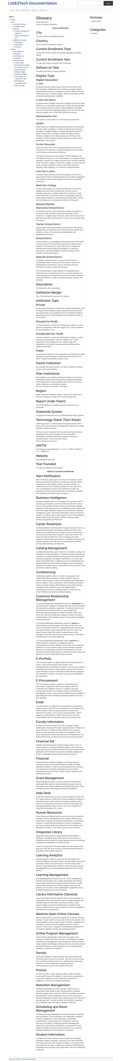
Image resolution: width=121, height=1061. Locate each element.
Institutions (19, 45)
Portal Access (26, 10)
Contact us (43, 10)
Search (108, 3)
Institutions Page (21, 74)
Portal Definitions (42, 22)
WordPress (18, 1059)
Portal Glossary (18, 60)
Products (18, 47)
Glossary (16, 29)
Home (12, 10)
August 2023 (96, 21)
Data (12, 22)
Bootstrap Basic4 (30, 1059)
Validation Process (19, 40)
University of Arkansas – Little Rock (54, 386)
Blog (17, 10)
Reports (35, 10)
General (94, 33)
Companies (19, 42)
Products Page (20, 70)
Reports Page (19, 85)
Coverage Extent (19, 26)
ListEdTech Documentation (32, 3)
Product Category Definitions (46, 24)
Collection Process (19, 24)
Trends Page (19, 63)
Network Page (20, 72)
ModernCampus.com (49, 441)
